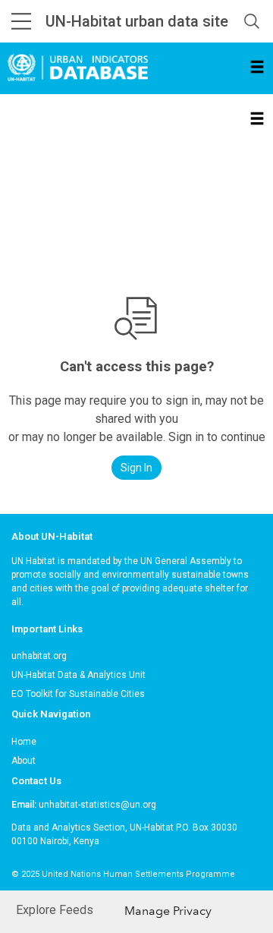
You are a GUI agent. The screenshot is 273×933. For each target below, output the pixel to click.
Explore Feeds (54, 910)
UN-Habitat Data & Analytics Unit (78, 675)
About (23, 760)
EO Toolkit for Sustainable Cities (78, 694)
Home (23, 741)
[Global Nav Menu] (21, 21)
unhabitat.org (39, 656)
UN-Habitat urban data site (137, 21)
